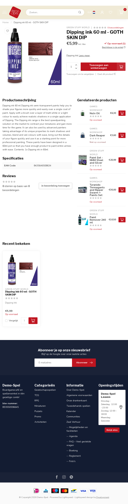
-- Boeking (72, 450)
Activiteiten (40, 422)
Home (5, 22)
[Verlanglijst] (110, 12)
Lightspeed (67, 497)
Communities (73, 416)
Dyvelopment (102, 497)
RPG (36, 400)
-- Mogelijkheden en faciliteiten (77, 429)
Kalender (71, 411)
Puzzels (38, 411)
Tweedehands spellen (78, 406)
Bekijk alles (112, 430)
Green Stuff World (78, 27)
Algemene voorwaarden (79, 395)
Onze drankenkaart (76, 400)
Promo (37, 416)
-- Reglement (73, 456)
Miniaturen (40, 406)
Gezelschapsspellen (45, 390)
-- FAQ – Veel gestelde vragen (78, 443)
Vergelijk (13, 320)
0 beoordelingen (116, 27)
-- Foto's (71, 461)
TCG (36, 395)
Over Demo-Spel (75, 390)
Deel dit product (106, 74)
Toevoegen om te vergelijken (80, 74)
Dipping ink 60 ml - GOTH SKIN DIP (31, 22)
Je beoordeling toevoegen (55, 185)
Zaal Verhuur (73, 422)
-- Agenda (72, 436)
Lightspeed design (84, 497)
